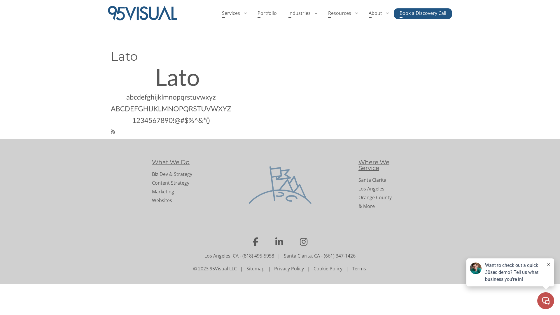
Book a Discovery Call (423, 13)
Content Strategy (170, 183)
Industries (299, 13)
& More (366, 206)
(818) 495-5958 (258, 256)
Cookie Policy (328, 268)
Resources (339, 13)
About (375, 13)
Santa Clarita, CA (302, 256)
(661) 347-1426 (340, 256)
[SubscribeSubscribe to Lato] (113, 131)
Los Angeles (371, 189)
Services (231, 13)
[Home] (145, 13)
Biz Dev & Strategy (172, 174)
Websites (162, 200)
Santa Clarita (372, 180)
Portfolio (267, 13)
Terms (359, 268)
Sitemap (255, 268)
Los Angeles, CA (221, 256)
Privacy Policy (289, 268)
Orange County (375, 197)
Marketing (163, 191)
